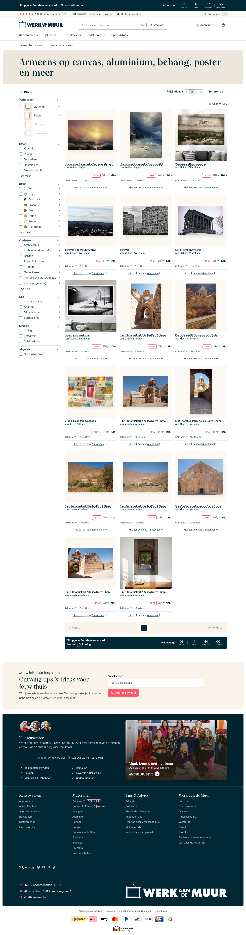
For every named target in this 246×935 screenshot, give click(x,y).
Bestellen (81, 768)
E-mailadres (115, 676)
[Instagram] (33, 867)
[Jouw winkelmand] (223, 25)
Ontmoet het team (141, 774)
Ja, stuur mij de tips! (123, 692)
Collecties (50, 35)
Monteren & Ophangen (37, 778)
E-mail (99, 757)
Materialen (95, 35)
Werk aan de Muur (194, 795)
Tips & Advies (119, 35)
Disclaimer (111, 911)
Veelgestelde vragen (36, 768)
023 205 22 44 (80, 757)
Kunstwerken (27, 35)
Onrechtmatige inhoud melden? (135, 911)
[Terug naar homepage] (41, 24)
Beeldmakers (73, 35)
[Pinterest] (38, 867)
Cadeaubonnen (85, 778)
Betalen (29, 773)
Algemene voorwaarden (91, 911)
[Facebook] (44, 867)
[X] (49, 867)
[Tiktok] (54, 867)
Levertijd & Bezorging (88, 773)
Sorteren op (215, 91)
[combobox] (109, 25)
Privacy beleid (161, 911)
